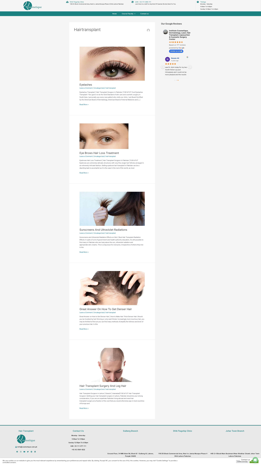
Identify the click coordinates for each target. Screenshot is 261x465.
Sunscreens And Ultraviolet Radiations (103, 229)
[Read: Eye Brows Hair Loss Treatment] (104, 136)
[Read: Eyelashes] (112, 63)
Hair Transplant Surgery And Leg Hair (103, 385)
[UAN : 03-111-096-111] (133, 2)
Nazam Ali (175, 58)
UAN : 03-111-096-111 (143, 2)
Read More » (84, 104)
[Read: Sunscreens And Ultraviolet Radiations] (112, 209)
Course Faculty (127, 14)
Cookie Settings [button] (242, 461)
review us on (175, 51)
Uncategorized (99, 88)
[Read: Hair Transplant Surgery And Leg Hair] (112, 365)
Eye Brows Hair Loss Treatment (99, 153)
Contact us (144, 14)
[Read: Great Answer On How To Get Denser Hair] (112, 288)
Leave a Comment (86, 88)
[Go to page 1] (176, 80)
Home (114, 14)
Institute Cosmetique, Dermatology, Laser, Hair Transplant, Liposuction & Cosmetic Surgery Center (179, 35)
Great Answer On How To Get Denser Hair (106, 309)
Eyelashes (86, 84)
